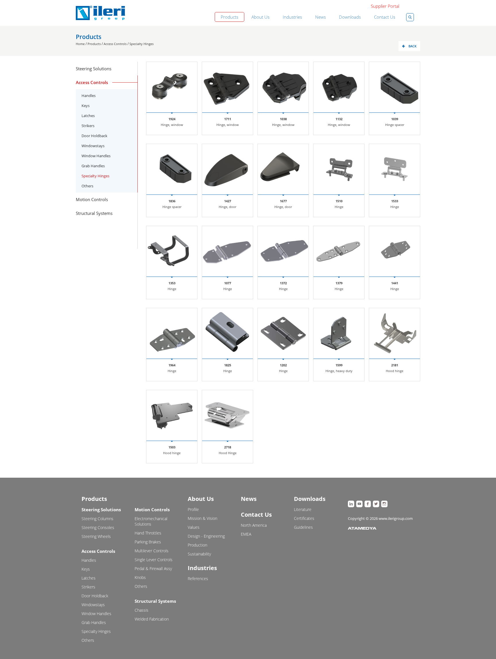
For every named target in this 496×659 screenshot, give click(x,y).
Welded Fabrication (152, 619)
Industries (292, 17)
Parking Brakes (148, 542)
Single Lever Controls (154, 559)
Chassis (141, 610)
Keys (86, 105)
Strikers (88, 125)
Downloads (350, 17)
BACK (412, 46)
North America (254, 525)
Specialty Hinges (141, 44)
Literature (302, 509)
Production (197, 545)
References (198, 578)
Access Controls (115, 44)
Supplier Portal (385, 6)
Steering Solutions (101, 509)
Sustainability (199, 554)
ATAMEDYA (362, 528)
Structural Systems (155, 601)
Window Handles (96, 155)
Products (229, 17)
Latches (88, 115)
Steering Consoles (98, 527)
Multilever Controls (151, 550)
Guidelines (303, 527)
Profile (193, 509)
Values (193, 527)
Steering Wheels (96, 536)
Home (80, 44)
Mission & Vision (202, 518)
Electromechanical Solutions (151, 521)
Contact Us (384, 17)
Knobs (140, 577)
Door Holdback (94, 135)
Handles (89, 95)
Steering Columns (97, 518)
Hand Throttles (148, 533)
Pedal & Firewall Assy (153, 568)
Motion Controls (152, 509)
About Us (260, 17)
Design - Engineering (206, 536)
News (320, 17)
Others (87, 185)
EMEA (246, 534)
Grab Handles (93, 165)
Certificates (304, 518)
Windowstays (93, 145)
